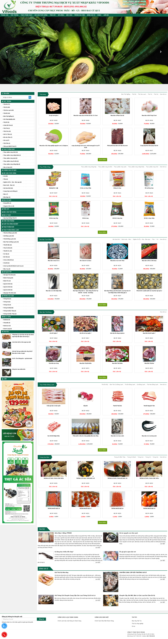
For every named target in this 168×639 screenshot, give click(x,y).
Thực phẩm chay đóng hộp (88, 167)
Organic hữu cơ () (8, 206)
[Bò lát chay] (85, 209)
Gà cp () (6, 140)
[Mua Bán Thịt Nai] (149, 354)
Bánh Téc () (7, 281)
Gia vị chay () (7, 167)
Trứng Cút (140, 457)
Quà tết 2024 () (7, 287)
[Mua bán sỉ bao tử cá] (53, 251)
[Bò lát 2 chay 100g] (149, 209)
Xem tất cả (163, 94)
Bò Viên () (6, 257)
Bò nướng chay (149, 188)
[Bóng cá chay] (117, 178)
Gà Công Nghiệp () (9, 119)
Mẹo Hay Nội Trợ (137, 621)
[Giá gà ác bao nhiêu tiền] (6, 372)
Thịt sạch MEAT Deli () (9, 146)
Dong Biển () (7, 203)
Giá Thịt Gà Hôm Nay (61, 572)
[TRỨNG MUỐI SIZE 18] (53, 499)
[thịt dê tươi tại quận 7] (85, 324)
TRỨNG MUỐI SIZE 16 (117, 508)
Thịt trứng (14, 15)
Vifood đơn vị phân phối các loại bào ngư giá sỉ (149, 290)
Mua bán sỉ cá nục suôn (117, 436)
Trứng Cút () (7, 304)
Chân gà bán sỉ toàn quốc (54, 405)
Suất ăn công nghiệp (10, 224)
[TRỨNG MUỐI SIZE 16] (117, 499)
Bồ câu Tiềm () (7, 137)
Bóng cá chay (117, 188)
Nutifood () (6, 319)
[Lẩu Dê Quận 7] (53, 324)
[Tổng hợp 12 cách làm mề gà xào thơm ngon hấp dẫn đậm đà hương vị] (6, 336)
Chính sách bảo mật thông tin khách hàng (69, 621)
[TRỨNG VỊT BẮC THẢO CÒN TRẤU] (149, 469)
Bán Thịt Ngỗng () (8, 116)
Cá (157, 239)
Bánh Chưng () (8, 278)
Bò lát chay (85, 218)
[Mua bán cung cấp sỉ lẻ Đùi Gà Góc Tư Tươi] (85, 106)
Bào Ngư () (6, 197)
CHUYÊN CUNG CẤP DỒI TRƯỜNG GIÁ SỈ (133, 572)
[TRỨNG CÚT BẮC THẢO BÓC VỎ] (85, 469)
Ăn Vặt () (6, 254)
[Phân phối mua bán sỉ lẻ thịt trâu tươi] (117, 136)
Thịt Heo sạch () (8, 110)
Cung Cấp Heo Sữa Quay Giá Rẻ (149, 145)
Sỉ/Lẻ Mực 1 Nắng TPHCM (63, 533)
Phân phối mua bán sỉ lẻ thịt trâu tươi (117, 145)
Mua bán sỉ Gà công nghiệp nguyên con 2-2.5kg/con (54, 145)
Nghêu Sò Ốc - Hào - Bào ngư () (12, 182)
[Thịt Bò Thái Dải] (117, 396)
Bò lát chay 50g (53, 218)
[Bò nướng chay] (149, 178)
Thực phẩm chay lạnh (120, 167)
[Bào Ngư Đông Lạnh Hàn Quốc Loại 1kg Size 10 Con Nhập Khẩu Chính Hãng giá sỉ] (117, 281)
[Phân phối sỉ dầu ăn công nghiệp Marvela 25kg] (85, 426)
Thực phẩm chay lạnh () (10, 158)
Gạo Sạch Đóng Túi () (10, 218)
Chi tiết (97, 547)
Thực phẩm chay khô (152, 167)
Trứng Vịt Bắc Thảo (119, 457)
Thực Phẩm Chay (26, 15)
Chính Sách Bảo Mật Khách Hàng (104, 621)
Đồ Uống (61, 15)
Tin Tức (42, 529)
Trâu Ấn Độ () (7, 248)
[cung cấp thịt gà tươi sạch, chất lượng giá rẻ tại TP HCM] (85, 136)
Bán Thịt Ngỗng (125, 94)
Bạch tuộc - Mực (126, 239)
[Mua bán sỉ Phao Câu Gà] (117, 106)
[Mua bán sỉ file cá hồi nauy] (149, 251)
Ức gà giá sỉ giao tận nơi (127, 551)
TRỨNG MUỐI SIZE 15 (149, 508)
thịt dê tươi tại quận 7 (85, 333)
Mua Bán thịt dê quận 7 (149, 333)
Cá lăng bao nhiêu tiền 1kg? (64, 551)
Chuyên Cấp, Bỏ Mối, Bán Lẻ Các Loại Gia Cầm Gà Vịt (137, 595)
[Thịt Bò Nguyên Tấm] (149, 396)
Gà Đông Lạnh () (8, 236)
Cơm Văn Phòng (8, 221)
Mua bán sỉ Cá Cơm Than (117, 260)
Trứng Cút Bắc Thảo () (9, 314)
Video (99, 15)
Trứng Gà (155, 457)
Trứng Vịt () (6, 301)
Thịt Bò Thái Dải (117, 405)
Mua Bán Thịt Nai (149, 363)
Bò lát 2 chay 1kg (117, 218)
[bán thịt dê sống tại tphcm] (117, 324)
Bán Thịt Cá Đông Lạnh (116, 384)
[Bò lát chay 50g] (53, 209)
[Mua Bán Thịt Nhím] (117, 354)
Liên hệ (106, 15)
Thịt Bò (134, 94)
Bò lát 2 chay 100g (149, 218)
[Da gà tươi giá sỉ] (53, 106)
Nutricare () (7, 325)
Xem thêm (102, 159)
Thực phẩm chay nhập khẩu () (12, 155)
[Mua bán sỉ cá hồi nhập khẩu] (53, 281)
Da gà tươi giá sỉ (53, 115)
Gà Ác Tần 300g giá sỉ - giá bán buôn (22, 358)
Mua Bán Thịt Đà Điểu (85, 363)
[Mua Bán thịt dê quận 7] (149, 324)
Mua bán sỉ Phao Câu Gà (117, 115)
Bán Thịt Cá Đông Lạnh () (11, 242)
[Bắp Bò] (85, 396)
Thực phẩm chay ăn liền (105, 167)
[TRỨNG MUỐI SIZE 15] (149, 499)
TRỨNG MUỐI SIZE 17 (86, 508)
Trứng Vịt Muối (131, 457)
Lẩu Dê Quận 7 (54, 333)
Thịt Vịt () (6, 107)
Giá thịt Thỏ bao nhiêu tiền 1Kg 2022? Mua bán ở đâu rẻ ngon (22, 352)
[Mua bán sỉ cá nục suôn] (117, 426)
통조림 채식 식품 (53, 188)
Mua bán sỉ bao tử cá (53, 260)
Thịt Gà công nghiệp (137, 623)
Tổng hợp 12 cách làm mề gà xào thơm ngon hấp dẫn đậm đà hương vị (23, 335)
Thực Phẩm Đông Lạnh (47, 384)
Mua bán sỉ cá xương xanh (149, 436)
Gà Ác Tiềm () (7, 134)
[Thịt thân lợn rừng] (53, 354)
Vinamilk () (6, 322)
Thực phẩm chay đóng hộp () (11, 164)
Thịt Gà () (6, 104)
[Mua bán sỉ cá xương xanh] (149, 426)
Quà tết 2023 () (7, 284)
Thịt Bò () (6, 113)
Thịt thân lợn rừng (54, 363)
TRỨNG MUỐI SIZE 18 (54, 508)
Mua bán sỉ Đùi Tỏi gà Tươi (149, 115)
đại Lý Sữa (7, 317)
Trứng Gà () (7, 298)
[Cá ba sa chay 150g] (85, 178)
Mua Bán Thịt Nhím (117, 363)
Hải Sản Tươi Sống (41, 15)
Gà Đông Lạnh (141, 384)
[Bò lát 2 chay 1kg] (117, 209)
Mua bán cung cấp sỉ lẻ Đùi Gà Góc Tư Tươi (86, 115)
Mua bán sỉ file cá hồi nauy (149, 260)
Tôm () (5, 179)
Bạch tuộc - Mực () (8, 185)
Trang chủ (4, 15)
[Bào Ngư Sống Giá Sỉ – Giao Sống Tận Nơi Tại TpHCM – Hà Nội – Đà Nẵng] (85, 281)
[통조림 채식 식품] (53, 178)
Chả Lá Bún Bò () (8, 260)
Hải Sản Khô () (8, 188)
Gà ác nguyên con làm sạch (128, 533)
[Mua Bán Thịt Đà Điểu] (85, 354)
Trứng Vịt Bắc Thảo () (9, 311)
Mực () (5, 194)
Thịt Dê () (6, 122)
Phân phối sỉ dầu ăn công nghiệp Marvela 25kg (85, 436)
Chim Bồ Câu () (8, 125)
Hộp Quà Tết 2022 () (9, 293)
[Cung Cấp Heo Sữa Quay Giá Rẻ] (149, 136)
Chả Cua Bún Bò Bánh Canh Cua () (13, 266)
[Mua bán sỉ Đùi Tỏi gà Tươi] (149, 106)
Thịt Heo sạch (142, 94)
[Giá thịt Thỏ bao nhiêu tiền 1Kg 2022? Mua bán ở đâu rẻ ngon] (6, 353)
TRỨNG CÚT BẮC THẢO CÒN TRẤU (54, 478)
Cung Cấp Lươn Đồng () (10, 191)
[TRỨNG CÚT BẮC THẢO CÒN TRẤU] (53, 469)
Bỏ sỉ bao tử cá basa (85, 260)
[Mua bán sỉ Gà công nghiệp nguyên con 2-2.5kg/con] (53, 136)
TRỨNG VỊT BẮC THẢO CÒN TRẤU (149, 478)
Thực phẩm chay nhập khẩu (136, 167)
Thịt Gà (156, 94)
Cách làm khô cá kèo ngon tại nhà (21, 342)
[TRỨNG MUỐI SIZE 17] (85, 499)
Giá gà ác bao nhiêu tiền (18, 369)
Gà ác (133, 626)
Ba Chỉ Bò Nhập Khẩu (54, 436)
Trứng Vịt (148, 457)
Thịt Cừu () (7, 131)
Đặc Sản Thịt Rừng (45, 312)
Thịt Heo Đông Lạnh (152, 384)
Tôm (153, 239)
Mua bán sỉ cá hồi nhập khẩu (53, 290)
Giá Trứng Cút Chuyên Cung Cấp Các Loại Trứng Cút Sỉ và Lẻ (75, 595)
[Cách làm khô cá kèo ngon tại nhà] (6, 345)
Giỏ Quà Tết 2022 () (9, 275)
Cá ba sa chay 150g (85, 188)
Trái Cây (53, 15)
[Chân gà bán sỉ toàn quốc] (53, 396)
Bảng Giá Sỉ (91, 15)
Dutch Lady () (7, 328)
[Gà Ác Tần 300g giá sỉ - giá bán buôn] (6, 362)
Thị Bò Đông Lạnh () (9, 239)
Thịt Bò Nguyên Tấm (149, 405)
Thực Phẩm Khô (8, 227)
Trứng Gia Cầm (79, 15)
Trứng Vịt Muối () (8, 308)
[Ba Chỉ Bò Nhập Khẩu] (53, 426)
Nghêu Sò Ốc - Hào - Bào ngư (141, 239)
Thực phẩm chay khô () (10, 152)
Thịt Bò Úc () (7, 251)
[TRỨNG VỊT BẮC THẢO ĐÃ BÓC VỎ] (117, 469)
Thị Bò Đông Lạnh (130, 384)
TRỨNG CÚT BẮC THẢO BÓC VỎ (85, 478)
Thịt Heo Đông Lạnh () (10, 233)
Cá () (5, 176)
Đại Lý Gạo (7, 215)
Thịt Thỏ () (6, 128)
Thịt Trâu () (6, 143)
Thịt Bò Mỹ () (7, 245)
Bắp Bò (86, 405)
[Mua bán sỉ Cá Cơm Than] (117, 251)
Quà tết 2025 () (7, 290)
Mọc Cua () (6, 269)
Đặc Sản (69, 15)
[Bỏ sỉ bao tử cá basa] (85, 251)
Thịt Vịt (150, 94)
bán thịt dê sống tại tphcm (117, 333)
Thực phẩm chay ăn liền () (11, 161)
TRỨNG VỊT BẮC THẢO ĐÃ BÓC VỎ (117, 478)
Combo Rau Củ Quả (9, 170)
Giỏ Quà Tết (7, 272)
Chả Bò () (6, 263)
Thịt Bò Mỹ (105, 384)
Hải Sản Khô (116, 239)
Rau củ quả (7, 200)
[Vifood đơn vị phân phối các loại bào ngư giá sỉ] (149, 281)
